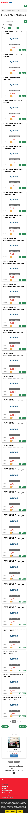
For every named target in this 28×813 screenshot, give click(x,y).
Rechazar (13, 811)
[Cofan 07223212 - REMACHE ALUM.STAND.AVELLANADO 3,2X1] (14, 291)
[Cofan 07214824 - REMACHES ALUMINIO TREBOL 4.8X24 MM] (14, 222)
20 (17, 721)
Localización (5, 784)
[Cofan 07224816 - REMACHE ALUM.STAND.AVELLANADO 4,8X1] (14, 567)
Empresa (4, 779)
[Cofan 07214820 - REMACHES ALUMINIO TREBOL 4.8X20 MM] (14, 199)
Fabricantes (5, 786)
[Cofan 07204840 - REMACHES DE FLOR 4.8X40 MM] (14, 61)
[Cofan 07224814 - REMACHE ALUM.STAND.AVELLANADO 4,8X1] (14, 544)
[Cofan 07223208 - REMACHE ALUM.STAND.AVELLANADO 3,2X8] (14, 245)
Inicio (3, 10)
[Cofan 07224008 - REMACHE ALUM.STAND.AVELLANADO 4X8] (14, 337)
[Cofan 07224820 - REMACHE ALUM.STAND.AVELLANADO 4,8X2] (14, 613)
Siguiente (23, 726)
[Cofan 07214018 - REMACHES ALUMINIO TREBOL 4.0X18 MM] (14, 153)
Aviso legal (4, 788)
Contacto (4, 782)
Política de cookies (6, 792)
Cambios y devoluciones (7, 797)
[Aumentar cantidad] (20, 50)
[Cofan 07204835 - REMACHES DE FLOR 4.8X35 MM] (14, 38)
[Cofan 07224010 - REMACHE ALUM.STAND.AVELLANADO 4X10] (14, 360)
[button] (9, 28)
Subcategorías (10, 10)
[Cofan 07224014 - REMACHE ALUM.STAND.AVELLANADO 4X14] (14, 406)
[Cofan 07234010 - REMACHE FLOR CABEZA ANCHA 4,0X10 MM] (14, 636)
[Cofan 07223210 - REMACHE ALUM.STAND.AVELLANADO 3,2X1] (14, 268)
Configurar (20, 811)
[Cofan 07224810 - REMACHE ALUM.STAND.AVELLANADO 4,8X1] (14, 498)
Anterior (5, 726)
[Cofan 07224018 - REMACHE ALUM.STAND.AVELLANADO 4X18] (14, 452)
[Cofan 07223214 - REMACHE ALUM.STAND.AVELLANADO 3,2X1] (14, 314)
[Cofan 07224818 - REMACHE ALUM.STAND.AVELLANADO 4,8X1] (14, 590)
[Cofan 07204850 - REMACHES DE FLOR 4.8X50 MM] (14, 107)
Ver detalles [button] (14, 756)
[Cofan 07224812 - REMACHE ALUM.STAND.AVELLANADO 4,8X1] (14, 521)
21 (20, 721)
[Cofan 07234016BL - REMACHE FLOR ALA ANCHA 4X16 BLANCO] (14, 705)
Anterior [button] (11, 761)
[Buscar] (25, 6)
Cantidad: (5, 50)
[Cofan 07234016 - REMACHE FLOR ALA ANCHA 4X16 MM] (14, 659)
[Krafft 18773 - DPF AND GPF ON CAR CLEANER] (14, 742)
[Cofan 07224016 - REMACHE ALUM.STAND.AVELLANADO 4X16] (14, 429)
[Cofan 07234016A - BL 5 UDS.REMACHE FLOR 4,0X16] (14, 682)
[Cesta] (22, 2)
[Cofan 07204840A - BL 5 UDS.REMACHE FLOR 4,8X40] (14, 84)
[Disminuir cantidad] (11, 50)
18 (10, 721)
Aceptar (7, 811)
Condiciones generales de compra (10, 795)
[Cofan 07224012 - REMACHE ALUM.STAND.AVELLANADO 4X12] (14, 383)
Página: (4, 28)
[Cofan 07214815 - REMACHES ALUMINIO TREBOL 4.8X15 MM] (14, 176)
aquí (18, 804)
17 (7, 721)
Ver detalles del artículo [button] (14, 44)
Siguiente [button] (17, 761)
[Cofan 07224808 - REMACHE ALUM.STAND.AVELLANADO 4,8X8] (14, 475)
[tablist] (14, 749)
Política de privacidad (7, 790)
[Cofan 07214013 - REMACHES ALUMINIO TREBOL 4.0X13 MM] (14, 130)
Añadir (24, 50)
